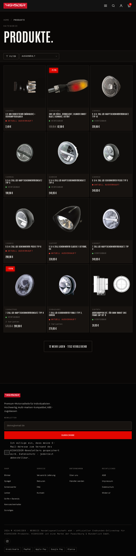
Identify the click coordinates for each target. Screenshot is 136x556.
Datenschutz (27, 453)
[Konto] (121, 5)
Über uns (73, 475)
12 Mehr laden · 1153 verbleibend (68, 346)
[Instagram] (7, 541)
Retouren (41, 481)
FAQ (38, 487)
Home (6, 20)
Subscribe (68, 435)
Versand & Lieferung (46, 475)
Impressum (107, 481)
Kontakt (40, 493)
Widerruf (106, 493)
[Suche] (113, 5)
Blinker (7, 475)
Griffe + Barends (11, 498)
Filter (12, 56)
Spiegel (7, 481)
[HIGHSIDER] (15, 6)
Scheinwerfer (10, 487)
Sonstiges (8, 510)
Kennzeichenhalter (12, 504)
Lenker (7, 493)
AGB (104, 475)
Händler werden (76, 481)
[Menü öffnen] (105, 5)
